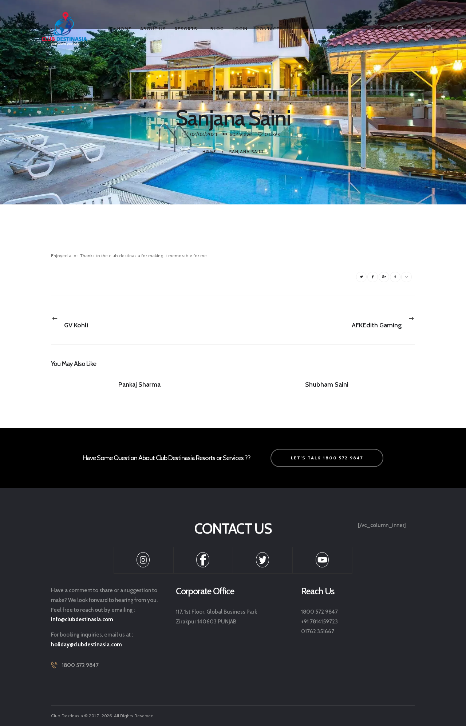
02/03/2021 (204, 134)
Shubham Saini (326, 384)
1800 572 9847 (80, 665)
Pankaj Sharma (139, 384)
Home (209, 151)
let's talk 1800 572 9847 (327, 457)
